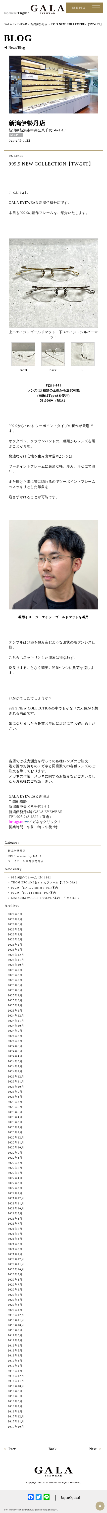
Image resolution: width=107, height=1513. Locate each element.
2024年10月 (16, 1025)
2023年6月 (15, 1106)
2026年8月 (15, 914)
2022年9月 (15, 1152)
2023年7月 (15, 1101)
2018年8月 (15, 1391)
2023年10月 (16, 1086)
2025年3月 (15, 1000)
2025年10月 (16, 964)
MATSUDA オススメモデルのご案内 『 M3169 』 (45, 897)
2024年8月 (15, 1035)
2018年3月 (15, 1401)
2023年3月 (15, 1122)
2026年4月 (15, 934)
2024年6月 (15, 1046)
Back (52, 1449)
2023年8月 (15, 1096)
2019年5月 (15, 1350)
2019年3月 (15, 1360)
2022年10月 (16, 1147)
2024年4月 (15, 1056)
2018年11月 (16, 1380)
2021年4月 (15, 1238)
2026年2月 (15, 944)
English (24, 13)
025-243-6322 (19, 140)
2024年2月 (15, 1066)
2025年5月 (15, 990)
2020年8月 (15, 1279)
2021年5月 (15, 1233)
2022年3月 (15, 1183)
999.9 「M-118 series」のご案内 (33, 892)
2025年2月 (15, 1005)
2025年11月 (16, 959)
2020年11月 (16, 1264)
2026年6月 (15, 924)
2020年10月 (16, 1269)
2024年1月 (15, 1071)
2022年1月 (15, 1193)
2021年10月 (16, 1208)
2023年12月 (16, 1076)
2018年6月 (15, 1396)
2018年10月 (16, 1386)
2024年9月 (15, 1030)
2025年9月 (15, 970)
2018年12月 (16, 1375)
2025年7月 (15, 979)
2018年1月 (15, 1411)
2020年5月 (15, 1294)
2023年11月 (16, 1081)
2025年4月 (15, 995)
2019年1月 (15, 1370)
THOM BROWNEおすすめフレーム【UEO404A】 (44, 882)
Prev (12, 1449)
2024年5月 (15, 1051)
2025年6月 (15, 985)
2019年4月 (15, 1355)
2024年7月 (15, 1040)
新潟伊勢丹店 (27, 123)
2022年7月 (15, 1162)
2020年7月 (15, 1284)
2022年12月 (16, 1137)
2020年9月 (15, 1274)
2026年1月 (15, 949)
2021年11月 (16, 1203)
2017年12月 (16, 1416)
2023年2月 (15, 1127)
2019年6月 (15, 1345)
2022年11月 (16, 1142)
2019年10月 (16, 1325)
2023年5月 (15, 1112)
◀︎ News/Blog (14, 48)
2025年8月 (15, 974)
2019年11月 (16, 1320)
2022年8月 (15, 1157)
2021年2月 (15, 1248)
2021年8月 (15, 1218)
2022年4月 (15, 1178)
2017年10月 (16, 1426)
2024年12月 (16, 1015)
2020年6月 (15, 1289)
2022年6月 (15, 1167)
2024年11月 (16, 1020)
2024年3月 (15, 1061)
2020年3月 (15, 1304)
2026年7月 (15, 919)
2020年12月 (16, 1259)
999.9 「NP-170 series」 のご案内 (34, 887)
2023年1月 (15, 1132)
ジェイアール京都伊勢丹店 (26, 861)
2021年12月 (16, 1198)
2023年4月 (15, 1117)
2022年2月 (15, 1188)
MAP (14, 135)
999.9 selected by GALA (25, 856)
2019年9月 (15, 1330)
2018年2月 (15, 1406)
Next (93, 1449)
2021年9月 (15, 1213)
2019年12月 (16, 1314)
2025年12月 (16, 954)
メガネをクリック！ (45, 822)
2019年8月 (15, 1335)
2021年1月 (15, 1254)
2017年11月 (16, 1421)
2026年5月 (15, 929)
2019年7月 (15, 1340)
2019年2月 (15, 1365)
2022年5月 (15, 1172)
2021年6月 (15, 1228)
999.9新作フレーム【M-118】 (31, 877)
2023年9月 (15, 1091)
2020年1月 (15, 1309)
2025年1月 (15, 1010)
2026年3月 (15, 939)
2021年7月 (15, 1223)
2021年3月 (15, 1244)
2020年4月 (15, 1299)
